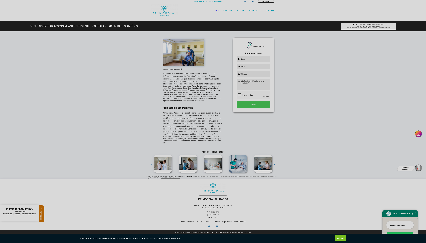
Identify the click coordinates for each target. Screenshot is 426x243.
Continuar (340, 238)
